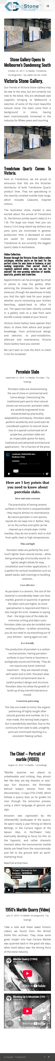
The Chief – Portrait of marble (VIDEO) (27, 756)
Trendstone (41, 71)
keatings (27, 381)
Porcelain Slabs (27, 371)
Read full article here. (16, 863)
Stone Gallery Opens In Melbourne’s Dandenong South (27, 62)
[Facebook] (44, 1057)
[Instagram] (49, 1057)
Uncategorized (14, 75)
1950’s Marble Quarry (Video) (27, 909)
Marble (31, 71)
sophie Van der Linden (37, 75)
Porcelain (40, 377)
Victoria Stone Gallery (33, 87)
